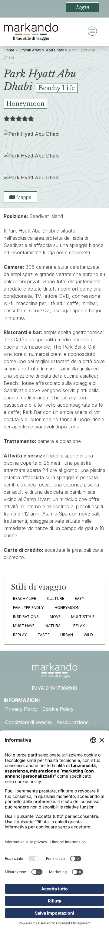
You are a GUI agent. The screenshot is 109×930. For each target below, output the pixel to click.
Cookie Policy (58, 709)
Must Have (24, 625)
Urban (66, 634)
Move (55, 616)
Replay (20, 634)
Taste (44, 634)
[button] (82, 7)
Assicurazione (72, 722)
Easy (79, 598)
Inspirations (26, 616)
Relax (79, 625)
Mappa (23, 197)
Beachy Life (24, 598)
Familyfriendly (28, 607)
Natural (54, 625)
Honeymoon (67, 607)
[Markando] (31, 31)
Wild (88, 634)
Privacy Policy (21, 709)
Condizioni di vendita (28, 722)
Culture (55, 598)
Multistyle (82, 616)
